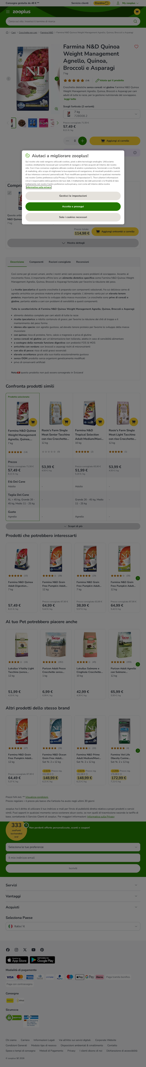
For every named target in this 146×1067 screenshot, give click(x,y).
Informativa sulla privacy (38, 187)
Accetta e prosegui (73, 206)
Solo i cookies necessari (73, 217)
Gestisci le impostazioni (73, 196)
